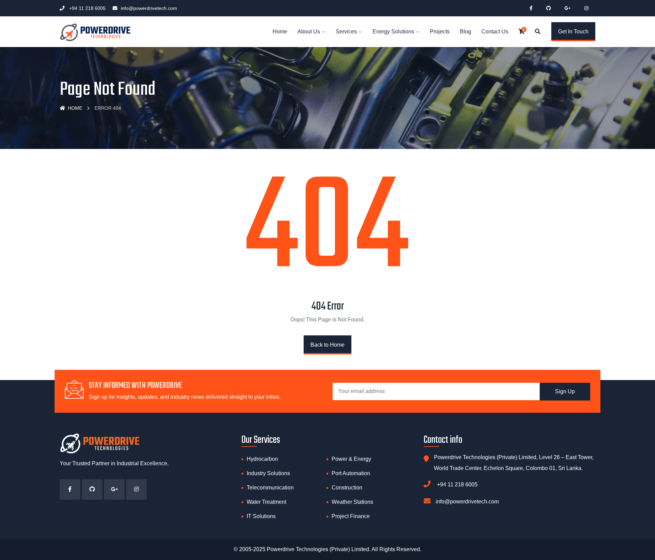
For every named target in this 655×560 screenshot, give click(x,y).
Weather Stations (352, 502)
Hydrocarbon (262, 459)
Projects (440, 31)
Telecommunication (270, 487)
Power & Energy (351, 459)
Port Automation (351, 473)
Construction (347, 487)
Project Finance (351, 516)
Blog (465, 31)
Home (280, 31)
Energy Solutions (393, 31)
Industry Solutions (268, 473)
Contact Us (494, 31)
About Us (308, 31)
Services (346, 31)
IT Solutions (261, 516)
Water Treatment (266, 502)
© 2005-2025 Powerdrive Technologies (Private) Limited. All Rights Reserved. (327, 549)
